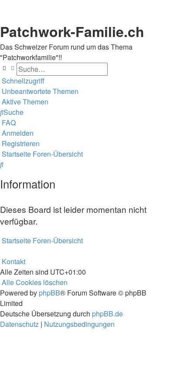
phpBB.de (107, 314)
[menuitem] (39, 91)
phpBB (49, 293)
